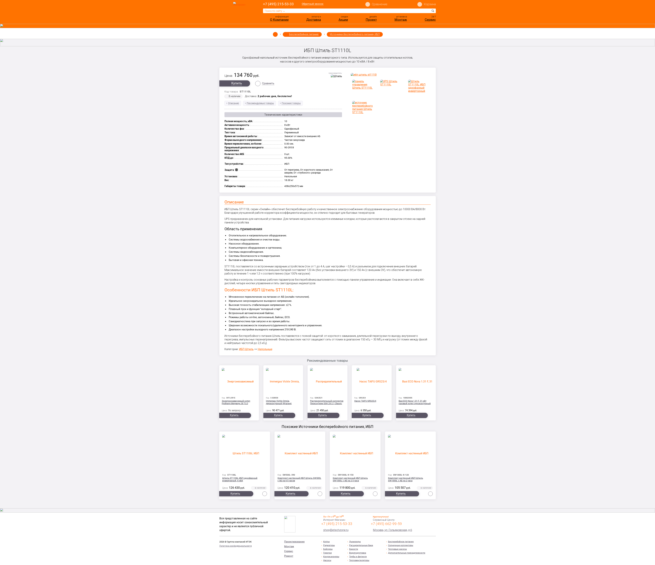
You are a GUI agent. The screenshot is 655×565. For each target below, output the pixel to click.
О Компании (279, 20)
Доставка (313, 20)
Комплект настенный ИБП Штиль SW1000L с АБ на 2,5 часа (350, 479)
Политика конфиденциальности (235, 546)
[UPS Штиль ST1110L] (390, 83)
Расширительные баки (361, 545)
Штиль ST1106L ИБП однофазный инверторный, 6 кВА (239, 479)
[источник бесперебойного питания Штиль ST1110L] (362, 107)
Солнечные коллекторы (400, 545)
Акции (343, 20)
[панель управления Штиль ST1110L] (362, 84)
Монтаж (401, 20)
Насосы (327, 560)
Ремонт (288, 556)
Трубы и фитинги (358, 556)
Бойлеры (328, 549)
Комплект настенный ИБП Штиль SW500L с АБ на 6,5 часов (299, 479)
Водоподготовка (357, 553)
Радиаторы (329, 545)
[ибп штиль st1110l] (391, 74)
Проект (371, 20)
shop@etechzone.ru (335, 530)
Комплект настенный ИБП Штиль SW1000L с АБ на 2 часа (405, 479)
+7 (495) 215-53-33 (278, 4)
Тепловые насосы (397, 549)
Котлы (326, 541)
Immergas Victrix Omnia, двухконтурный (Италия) (279, 402)
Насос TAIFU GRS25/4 (365, 401)
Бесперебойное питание (304, 34)
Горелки (327, 553)
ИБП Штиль (246, 349)
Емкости (353, 549)
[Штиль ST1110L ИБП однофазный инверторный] (418, 86)
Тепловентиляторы (359, 560)
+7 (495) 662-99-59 (386, 524)
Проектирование (294, 541)
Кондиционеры (331, 556)
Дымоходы (355, 541)
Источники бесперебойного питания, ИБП (355, 34)
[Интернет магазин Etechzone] (240, 12)
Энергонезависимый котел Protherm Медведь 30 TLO (236, 402)
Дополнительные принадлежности (406, 553)
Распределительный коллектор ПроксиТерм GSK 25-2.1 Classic (326, 402)
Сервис (430, 20)
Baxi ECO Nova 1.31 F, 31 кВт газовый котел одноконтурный (415, 402)
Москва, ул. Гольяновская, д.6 (392, 530)
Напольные (265, 349)
